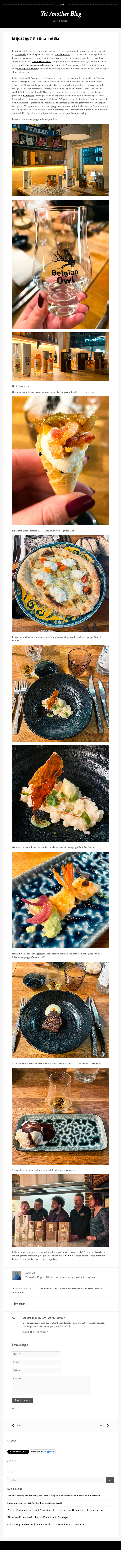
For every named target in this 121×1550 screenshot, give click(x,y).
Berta (90, 1288)
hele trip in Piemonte (27, 68)
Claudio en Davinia (41, 61)
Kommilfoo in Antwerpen (56, 1517)
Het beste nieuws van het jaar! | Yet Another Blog (31, 1495)
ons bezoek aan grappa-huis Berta (54, 65)
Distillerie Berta (62, 54)
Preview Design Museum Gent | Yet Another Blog (31, 1510)
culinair (62, 1288)
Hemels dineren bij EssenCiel (70, 1524)
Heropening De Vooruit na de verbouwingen (82, 1510)
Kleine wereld (55, 1503)
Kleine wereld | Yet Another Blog (23, 1517)
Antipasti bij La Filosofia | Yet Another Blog (43, 1318)
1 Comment (48, 1288)
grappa (97, 1288)
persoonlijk (77, 1288)
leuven (68, 1288)
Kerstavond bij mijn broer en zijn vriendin (79, 1495)
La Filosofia (20, 54)
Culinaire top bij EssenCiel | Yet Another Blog (29, 1524)
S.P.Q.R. (61, 51)
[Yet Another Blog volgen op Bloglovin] (42, 1453)
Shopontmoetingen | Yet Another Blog (26, 1503)
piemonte (23, 1292)
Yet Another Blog (60, 13)
